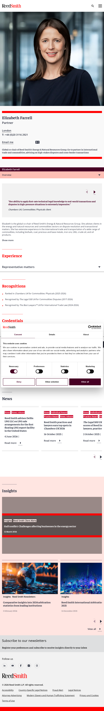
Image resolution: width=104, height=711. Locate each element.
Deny (19, 382)
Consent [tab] (18, 334)
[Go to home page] (12, 5)
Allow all (85, 382)
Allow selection (52, 382)
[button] (94, 192)
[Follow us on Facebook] (20, 665)
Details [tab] (52, 334)
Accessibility (8, 690)
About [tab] (86, 334)
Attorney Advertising (12, 695)
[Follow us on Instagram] (28, 665)
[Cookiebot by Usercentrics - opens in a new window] (90, 327)
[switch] (39, 371)
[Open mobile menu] (100, 6)
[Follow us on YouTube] (12, 665)
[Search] (92, 6)
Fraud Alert (58, 690)
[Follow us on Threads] (37, 665)
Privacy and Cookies (89, 695)
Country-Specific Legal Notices (33, 690)
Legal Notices (74, 690)
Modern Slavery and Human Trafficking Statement (51, 695)
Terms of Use (8, 700)
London (6, 130)
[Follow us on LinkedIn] (4, 665)
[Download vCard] (37, 142)
